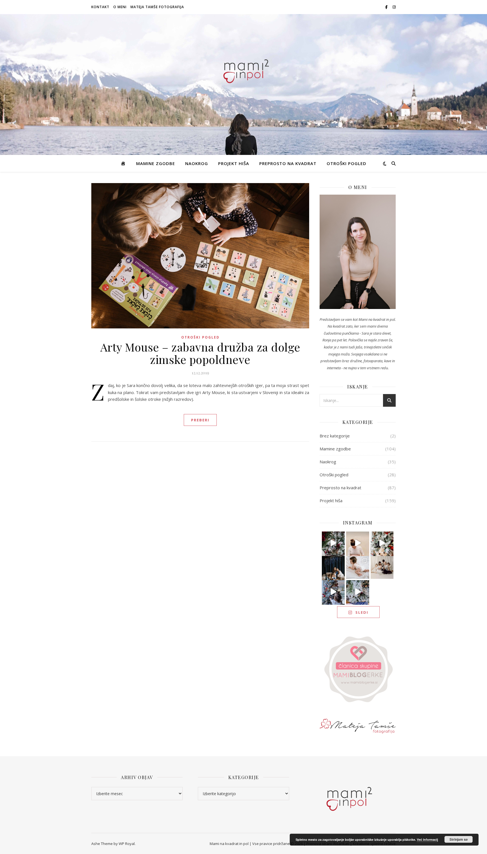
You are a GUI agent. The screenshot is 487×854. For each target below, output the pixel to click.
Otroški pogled (346, 163)
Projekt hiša (233, 163)
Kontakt (100, 7)
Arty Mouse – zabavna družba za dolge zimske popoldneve (200, 353)
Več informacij (427, 839)
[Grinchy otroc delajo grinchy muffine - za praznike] (333, 543)
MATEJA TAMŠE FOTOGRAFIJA (157, 7)
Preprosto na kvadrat (287, 163)
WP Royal (127, 843)
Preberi (200, 419)
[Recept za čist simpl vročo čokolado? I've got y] (382, 543)
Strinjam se (459, 839)
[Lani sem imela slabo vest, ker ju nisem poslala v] (333, 567)
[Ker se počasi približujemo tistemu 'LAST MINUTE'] (357, 591)
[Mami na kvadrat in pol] (243, 69)
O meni (120, 7)
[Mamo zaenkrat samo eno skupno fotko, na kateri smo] (382, 567)
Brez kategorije (335, 436)
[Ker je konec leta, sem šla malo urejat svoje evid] (357, 567)
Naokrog (196, 163)
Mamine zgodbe (155, 163)
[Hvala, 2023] (357, 543)
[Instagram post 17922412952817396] (333, 591)
